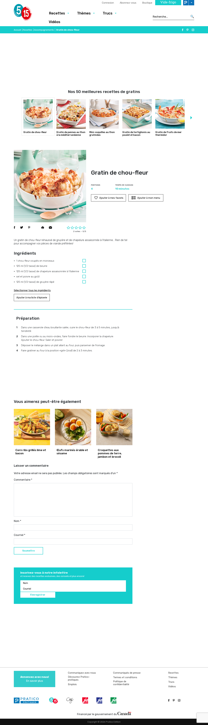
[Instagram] (193, 30)
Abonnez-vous (128, 2)
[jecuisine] (85, 700)
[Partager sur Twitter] (21, 227)
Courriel (19, 535)
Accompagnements (44, 30)
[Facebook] (182, 30)
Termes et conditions (125, 677)
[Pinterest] (187, 30)
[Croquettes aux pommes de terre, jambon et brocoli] (114, 427)
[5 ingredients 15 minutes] (28, 13)
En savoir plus (34, 678)
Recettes (57, 13)
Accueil (17, 30)
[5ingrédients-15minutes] (54, 700)
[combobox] (170, 16)
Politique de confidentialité (121, 683)
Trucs (107, 13)
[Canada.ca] (124, 713)
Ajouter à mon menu (148, 197)
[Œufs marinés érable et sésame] (73, 427)
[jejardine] (113, 700)
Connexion (108, 2)
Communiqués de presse (127, 672)
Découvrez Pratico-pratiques (79, 678)
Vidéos (54, 22)
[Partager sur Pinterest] (29, 227)
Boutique (147, 2)
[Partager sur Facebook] (14, 227)
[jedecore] (99, 700)
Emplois (72, 684)
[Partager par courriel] (50, 227)
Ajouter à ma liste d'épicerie (31, 297)
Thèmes (84, 13)
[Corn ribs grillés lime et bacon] (32, 427)
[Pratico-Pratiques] (27, 700)
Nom (17, 521)
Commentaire (23, 479)
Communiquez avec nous (82, 672)
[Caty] (70, 700)
